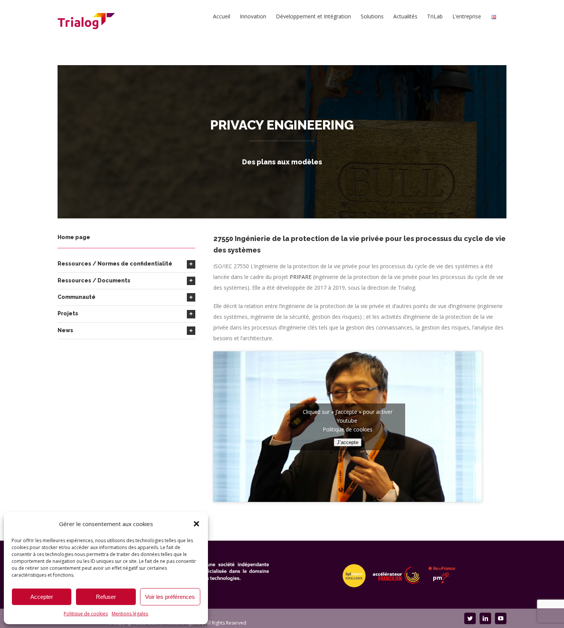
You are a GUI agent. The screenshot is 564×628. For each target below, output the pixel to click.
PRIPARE (301, 276)
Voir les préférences (170, 597)
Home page (74, 237)
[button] (196, 524)
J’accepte (347, 442)
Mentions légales (130, 613)
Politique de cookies (86, 613)
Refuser (106, 597)
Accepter (41, 597)
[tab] (126, 264)
